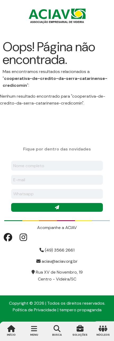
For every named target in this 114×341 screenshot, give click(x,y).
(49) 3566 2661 (59, 250)
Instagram (23, 237)
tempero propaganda (80, 310)
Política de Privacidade (34, 310)
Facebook (8, 237)
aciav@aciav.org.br (59, 261)
